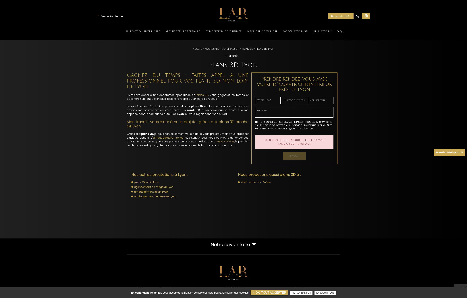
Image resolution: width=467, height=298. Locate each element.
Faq (339, 31)
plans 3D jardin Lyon (146, 182)
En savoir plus (325, 293)
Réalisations (322, 31)
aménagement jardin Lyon (151, 192)
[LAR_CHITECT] (233, 14)
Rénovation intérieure (142, 31)
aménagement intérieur (168, 138)
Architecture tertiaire (182, 31)
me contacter (225, 141)
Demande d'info (340, 16)
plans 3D (202, 95)
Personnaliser (301, 293)
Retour (233, 56)
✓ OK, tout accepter (269, 292)
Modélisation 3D (295, 31)
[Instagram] (366, 16)
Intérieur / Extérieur (262, 31)
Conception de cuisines (223, 31)
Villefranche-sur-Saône (256, 182)
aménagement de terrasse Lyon (154, 196)
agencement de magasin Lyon (153, 187)
